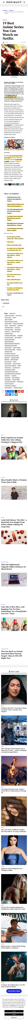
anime (14, 317)
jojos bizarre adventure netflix (11, 355)
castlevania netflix (9, 327)
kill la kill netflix (14, 359)
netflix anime (8, 367)
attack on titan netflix (18, 323)
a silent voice (12, 313)
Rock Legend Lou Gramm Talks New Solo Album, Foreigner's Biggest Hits (12, 439)
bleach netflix (13, 325)
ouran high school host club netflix (13, 373)
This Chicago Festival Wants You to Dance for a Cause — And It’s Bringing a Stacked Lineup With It (13, 750)
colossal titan (18, 329)
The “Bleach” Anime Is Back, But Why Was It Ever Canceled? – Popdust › (15, 218)
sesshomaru (7, 377)
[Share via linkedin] (10, 394)
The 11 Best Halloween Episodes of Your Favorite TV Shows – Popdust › (15, 211)
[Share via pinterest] (22, 391)
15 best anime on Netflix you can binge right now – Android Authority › (15, 255)
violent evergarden (9, 383)
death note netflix (16, 331)
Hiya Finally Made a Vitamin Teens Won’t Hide (14, 481)
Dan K (6, 42)
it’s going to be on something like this (10, 96)
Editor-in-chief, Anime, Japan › (14, 245)
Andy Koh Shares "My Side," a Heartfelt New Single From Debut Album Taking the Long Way (14, 523)
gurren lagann (8, 347)
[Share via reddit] (19, 391)
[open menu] (3, 2)
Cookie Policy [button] (13, 1005)
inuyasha (19, 349)
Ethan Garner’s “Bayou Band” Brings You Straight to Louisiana (13, 947)
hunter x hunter (16, 347)
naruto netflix (8, 363)
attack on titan (8, 323)
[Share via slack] (13, 394)
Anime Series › (10, 241)
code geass (17, 327)
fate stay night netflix (9, 339)
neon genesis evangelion (10, 365)
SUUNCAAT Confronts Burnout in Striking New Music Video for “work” (13, 908)
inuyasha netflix (8, 351)
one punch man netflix (10, 369)
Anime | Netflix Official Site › (14, 279)
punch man (7, 375)
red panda (14, 375)
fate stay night (18, 337)
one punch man (16, 367)
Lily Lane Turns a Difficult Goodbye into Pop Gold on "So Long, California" (13, 830)
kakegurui (7, 357)
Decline (14, 1014)
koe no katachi (8, 361)
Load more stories (14, 991)
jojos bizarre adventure (10, 353)
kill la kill (7, 359)
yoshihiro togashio (18, 387)
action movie (18, 315)
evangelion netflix (9, 337)
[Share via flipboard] (6, 394)
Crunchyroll (7, 125)
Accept (14, 1011)
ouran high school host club (11, 371)
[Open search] (24, 2)
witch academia (8, 387)
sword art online (16, 379)
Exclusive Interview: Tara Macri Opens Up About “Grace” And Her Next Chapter (14, 709)
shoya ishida (7, 379)
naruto (14, 361)
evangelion (19, 335)
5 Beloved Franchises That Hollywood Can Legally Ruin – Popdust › (14, 199)
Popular (11, 10)
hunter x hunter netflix (10, 349)
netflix (19, 365)
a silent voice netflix (9, 315)
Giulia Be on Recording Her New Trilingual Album (11, 869)
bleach (6, 325)
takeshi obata (20, 381)
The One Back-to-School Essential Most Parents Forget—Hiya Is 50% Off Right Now (11, 654)
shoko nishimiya (15, 377)
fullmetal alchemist (9, 341)
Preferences (14, 1017)
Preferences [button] (21, 1007)
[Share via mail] (16, 394)
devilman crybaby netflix (10, 335)
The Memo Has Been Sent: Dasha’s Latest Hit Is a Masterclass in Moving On (13, 790)
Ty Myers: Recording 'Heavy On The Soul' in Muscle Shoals (13, 985)
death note (7, 331)
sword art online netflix (10, 381)
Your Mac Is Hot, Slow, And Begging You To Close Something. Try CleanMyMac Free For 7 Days (14, 610)
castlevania (19, 325)
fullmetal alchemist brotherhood (12, 343)
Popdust (5, 10)
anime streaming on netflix (11, 321)
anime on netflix (8, 319)
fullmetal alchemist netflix (11, 345)
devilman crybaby (9, 333)
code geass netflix (9, 329)
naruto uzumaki (16, 363)
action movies (8, 317)
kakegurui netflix (15, 357)
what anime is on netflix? (10, 385)
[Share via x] (16, 391)
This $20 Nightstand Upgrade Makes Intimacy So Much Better (13, 566)
